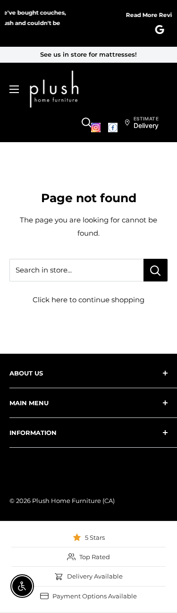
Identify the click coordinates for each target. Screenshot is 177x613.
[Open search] (87, 123)
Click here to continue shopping (88, 299)
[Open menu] (14, 89)
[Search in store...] (155, 270)
